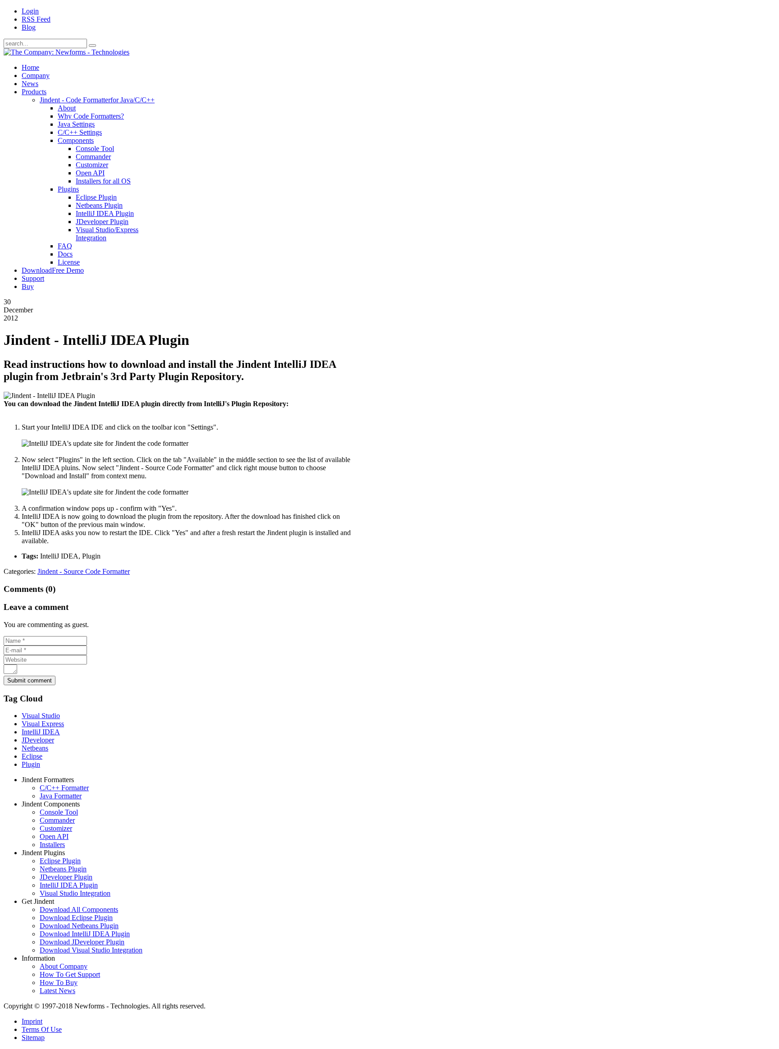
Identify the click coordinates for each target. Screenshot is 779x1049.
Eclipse (32, 756)
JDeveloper (38, 740)
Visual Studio (41, 715)
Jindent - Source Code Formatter (83, 571)
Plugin (31, 764)
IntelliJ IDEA (41, 732)
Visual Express (43, 724)
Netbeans (35, 748)
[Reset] (92, 45)
